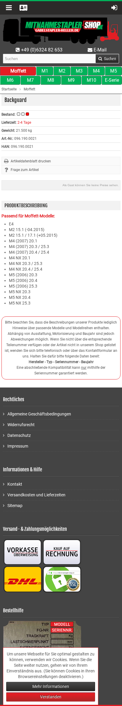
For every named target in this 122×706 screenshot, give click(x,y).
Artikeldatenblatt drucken (31, 161)
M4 (96, 71)
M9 (71, 80)
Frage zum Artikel (25, 170)
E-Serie (112, 80)
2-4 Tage (24, 122)
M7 (30, 80)
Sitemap (15, 505)
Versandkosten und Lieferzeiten (36, 494)
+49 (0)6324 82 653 (41, 50)
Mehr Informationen (50, 686)
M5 (113, 71)
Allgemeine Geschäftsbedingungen (39, 414)
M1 (44, 71)
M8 (50, 80)
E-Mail (99, 50)
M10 (91, 80)
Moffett (18, 71)
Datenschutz (19, 435)
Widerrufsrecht (21, 424)
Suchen (107, 59)
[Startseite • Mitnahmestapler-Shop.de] (61, 31)
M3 (79, 71)
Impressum (17, 446)
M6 (10, 80)
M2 (62, 71)
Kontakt (14, 484)
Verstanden (50, 696)
